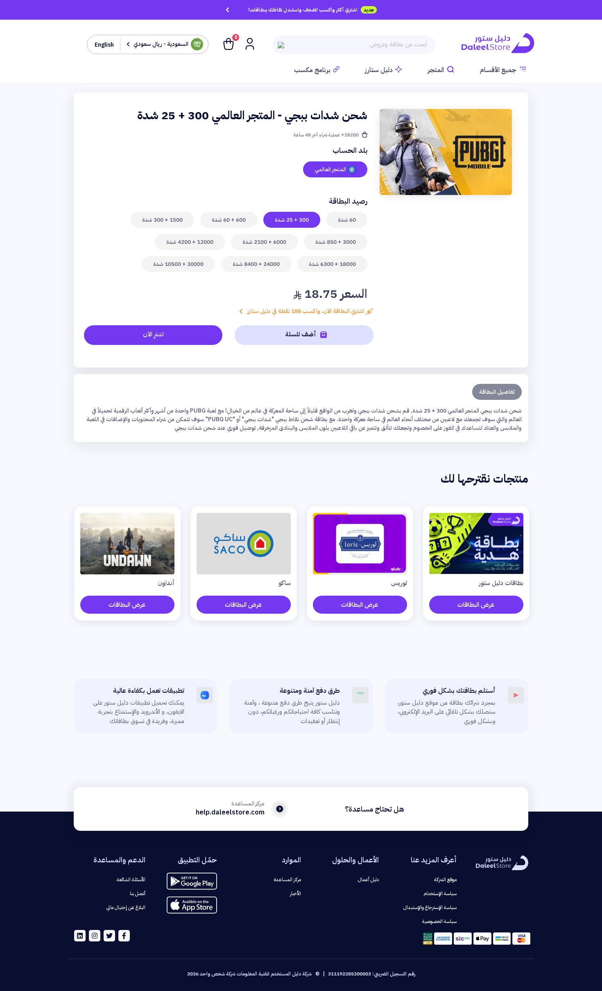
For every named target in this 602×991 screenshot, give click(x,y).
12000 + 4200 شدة (189, 242)
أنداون (166, 582)
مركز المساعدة (287, 879)
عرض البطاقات (475, 604)
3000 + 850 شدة (335, 242)
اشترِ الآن (153, 334)
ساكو (284, 582)
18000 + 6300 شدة (332, 264)
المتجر (436, 70)
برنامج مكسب (312, 70)
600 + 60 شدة (229, 219)
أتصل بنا (137, 893)
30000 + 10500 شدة (178, 264)
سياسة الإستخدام (440, 893)
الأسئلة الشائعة (131, 879)
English (104, 45)
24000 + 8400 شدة (256, 264)
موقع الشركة (445, 879)
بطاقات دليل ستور (501, 582)
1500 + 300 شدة (162, 219)
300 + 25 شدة (292, 219)
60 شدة (347, 219)
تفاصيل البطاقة (497, 392)
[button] (249, 43)
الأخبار (295, 893)
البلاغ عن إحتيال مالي (125, 907)
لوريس (399, 582)
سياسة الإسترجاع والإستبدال (430, 907)
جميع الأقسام (498, 70)
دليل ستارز (378, 70)
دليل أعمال (368, 879)
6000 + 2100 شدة (264, 242)
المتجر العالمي (330, 169)
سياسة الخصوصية (439, 921)
